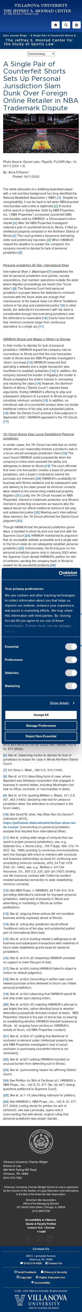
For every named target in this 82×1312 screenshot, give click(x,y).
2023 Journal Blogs (15, 35)
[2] (56, 206)
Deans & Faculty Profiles (41, 1224)
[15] (45, 400)
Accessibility (42, 1283)
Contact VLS (35, 1227)
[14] (38, 383)
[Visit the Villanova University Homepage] (41, 5)
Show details (59, 703)
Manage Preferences (41, 725)
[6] (20, 252)
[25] (21, 548)
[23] (19, 521)
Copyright (26, 1277)
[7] (50, 271)
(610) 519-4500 (33, 1263)
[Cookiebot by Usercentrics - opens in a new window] (59, 574)
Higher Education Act (52, 1277)
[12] (30, 362)
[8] (15, 288)
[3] (15, 223)
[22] (37, 512)
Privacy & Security (55, 1272)
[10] (45, 318)
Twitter (40, 1240)
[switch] (71, 659)
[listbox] (41, 53)
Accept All (41, 715)
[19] (47, 466)
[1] (59, 197)
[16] (6, 413)
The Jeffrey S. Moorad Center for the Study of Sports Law (38, 42)
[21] (18, 495)
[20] (38, 478)
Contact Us (55, 1263)
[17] (6, 421)
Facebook (29, 1240)
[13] (53, 371)
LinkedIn (51, 1240)
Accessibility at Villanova (40, 1220)
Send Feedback (27, 1272)
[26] (53, 565)
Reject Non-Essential (41, 736)
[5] (49, 240)
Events (50, 1227)
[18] (64, 453)
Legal (42, 1231)
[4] (14, 235)
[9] (63, 305)
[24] (27, 535)
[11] (41, 326)
